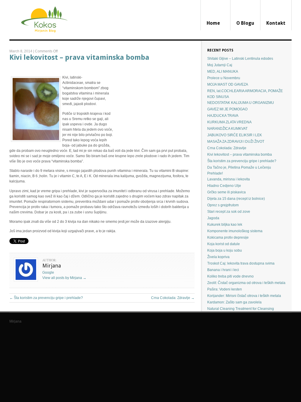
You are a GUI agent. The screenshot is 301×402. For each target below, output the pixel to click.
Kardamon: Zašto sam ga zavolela (234, 302)
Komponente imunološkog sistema (234, 231)
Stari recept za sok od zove (228, 212)
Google (48, 272)
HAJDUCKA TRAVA (222, 116)
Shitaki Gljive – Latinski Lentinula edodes (240, 59)
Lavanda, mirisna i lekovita (228, 179)
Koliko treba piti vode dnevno (230, 276)
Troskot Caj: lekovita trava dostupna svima (241, 263)
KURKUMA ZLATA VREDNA (229, 122)
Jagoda (213, 218)
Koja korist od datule (223, 244)
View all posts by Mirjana (64, 278)
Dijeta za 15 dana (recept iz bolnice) (236, 199)
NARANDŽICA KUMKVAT (227, 129)
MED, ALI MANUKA (222, 71)
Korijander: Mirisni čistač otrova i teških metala (244, 296)
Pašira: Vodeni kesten (224, 289)
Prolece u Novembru (223, 78)
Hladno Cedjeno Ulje (224, 186)
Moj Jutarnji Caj (219, 65)
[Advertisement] (154, 105)
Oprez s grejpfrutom (223, 205)
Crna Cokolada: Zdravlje (173, 298)
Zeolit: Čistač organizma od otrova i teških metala (246, 283)
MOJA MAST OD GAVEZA (227, 84)
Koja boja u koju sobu (224, 250)
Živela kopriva (218, 257)
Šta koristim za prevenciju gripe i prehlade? (46, 298)
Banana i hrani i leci (223, 270)
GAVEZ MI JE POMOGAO (227, 109)
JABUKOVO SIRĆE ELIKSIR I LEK (234, 135)
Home (213, 23)
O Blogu (245, 23)
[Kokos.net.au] (43, 38)
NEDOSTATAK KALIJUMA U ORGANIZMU (240, 103)
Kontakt (275, 23)
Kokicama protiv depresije (228, 237)
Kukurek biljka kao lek (224, 224)
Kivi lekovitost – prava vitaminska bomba (79, 57)
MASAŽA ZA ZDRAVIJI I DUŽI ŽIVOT (235, 141)
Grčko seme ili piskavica (226, 192)
